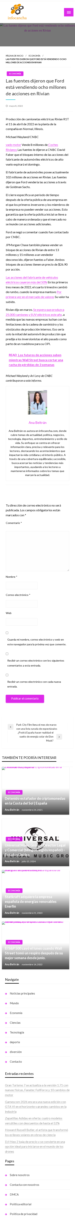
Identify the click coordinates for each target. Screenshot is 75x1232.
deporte (15, 1042)
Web (9, 613)
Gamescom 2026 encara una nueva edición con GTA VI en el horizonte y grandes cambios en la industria (36, 1106)
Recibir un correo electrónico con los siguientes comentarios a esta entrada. (35, 663)
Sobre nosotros (20, 1175)
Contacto (16, 1061)
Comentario (14, 522)
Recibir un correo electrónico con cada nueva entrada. (34, 684)
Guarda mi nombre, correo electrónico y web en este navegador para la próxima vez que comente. (36, 642)
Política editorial (20, 1204)
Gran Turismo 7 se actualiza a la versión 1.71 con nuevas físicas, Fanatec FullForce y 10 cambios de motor (37, 1090)
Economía (34, 55)
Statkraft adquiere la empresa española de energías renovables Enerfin (31, 901)
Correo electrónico (18, 594)
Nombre (11, 576)
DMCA (14, 1194)
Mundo (14, 1003)
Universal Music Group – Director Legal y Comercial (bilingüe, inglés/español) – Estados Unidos (35, 850)
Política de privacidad (23, 1214)
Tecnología (17, 1032)
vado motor (13, 144)
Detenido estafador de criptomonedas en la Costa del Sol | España (35, 800)
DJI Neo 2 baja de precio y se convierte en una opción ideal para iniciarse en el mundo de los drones (35, 1146)
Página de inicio (14, 55)
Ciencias (15, 1022)
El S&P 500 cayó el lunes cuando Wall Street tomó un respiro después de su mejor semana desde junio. (34, 953)
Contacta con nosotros (24, 1184)
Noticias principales (22, 993)
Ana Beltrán (12, 809)
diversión (16, 1051)
